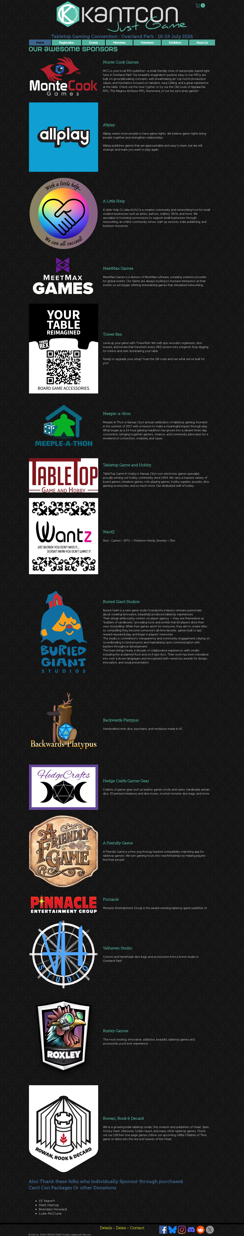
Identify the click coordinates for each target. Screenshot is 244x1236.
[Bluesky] (173, 1230)
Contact (137, 1228)
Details (106, 1228)
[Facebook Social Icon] (163, 1230)
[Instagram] (182, 1230)
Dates (121, 1228)
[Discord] (191, 1230)
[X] (210, 1230)
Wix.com (87, 1235)
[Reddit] (201, 1230)
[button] (200, 5)
